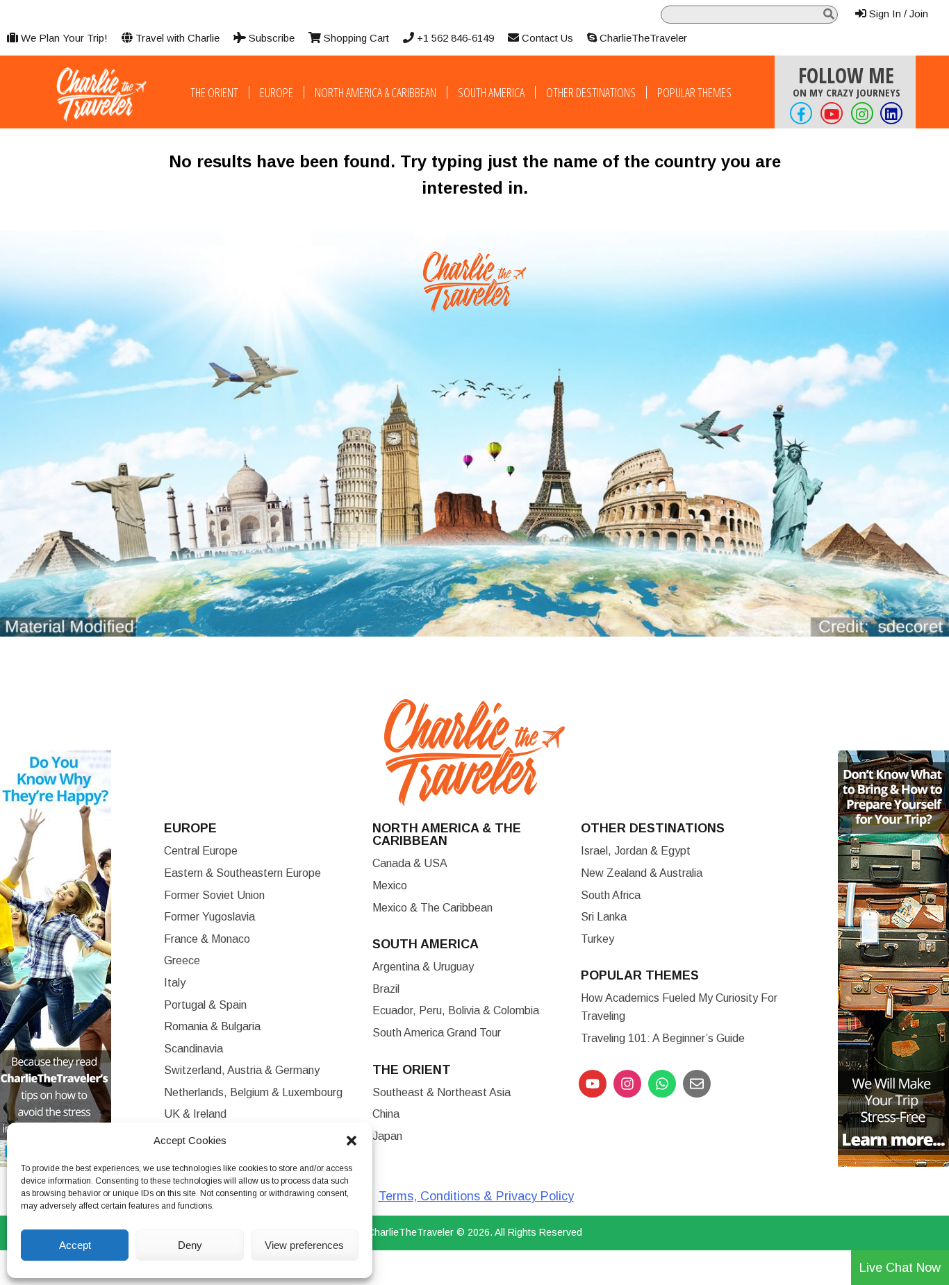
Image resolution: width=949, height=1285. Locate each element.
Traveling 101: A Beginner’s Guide (663, 1038)
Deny (190, 1245)
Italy (174, 983)
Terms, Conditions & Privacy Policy (476, 1196)
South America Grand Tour (436, 1033)
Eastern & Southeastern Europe (242, 873)
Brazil (385, 989)
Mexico (389, 885)
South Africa (611, 895)
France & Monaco (207, 939)
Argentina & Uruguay (423, 967)
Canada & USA (409, 863)
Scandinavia (193, 1049)
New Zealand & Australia (641, 873)
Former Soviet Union (214, 895)
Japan (387, 1136)
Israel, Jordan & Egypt (636, 851)
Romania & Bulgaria (212, 1026)
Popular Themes (694, 92)
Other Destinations (591, 92)
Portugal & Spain (205, 1005)
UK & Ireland (195, 1114)
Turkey (597, 939)
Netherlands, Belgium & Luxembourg (253, 1092)
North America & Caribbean (375, 92)
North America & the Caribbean (446, 834)
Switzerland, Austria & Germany (242, 1070)
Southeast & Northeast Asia (441, 1092)
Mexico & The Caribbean (432, 908)
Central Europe (201, 851)
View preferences (304, 1245)
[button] (351, 1141)
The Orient (214, 92)
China (385, 1114)
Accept (75, 1245)
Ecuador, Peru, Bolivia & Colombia (455, 1010)
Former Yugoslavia (209, 917)
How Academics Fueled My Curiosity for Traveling (679, 1007)
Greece (182, 960)
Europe (276, 92)
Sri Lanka (604, 917)
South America (491, 92)
